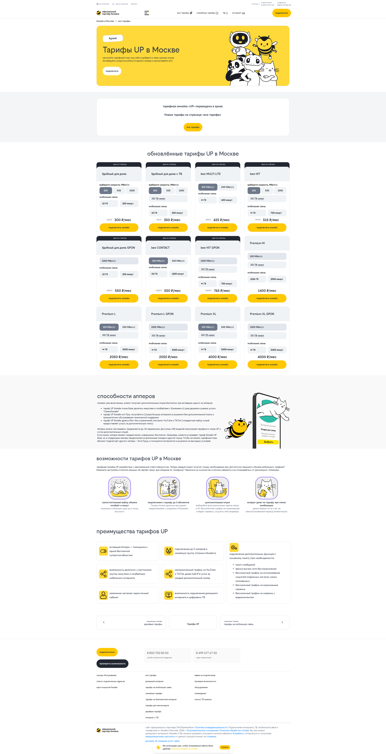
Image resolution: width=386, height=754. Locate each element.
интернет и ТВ (152, 717)
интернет (237, 13)
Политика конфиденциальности (211, 727)
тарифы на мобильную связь (158, 687)
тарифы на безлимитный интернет (161, 699)
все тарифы (183, 13)
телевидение (200, 693)
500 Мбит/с (227, 187)
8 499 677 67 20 (267, 5)
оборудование (201, 687)
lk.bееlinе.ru (238, 733)
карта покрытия (122, 4)
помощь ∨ (256, 4)
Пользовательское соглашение (202, 730)
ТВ (224, 13)
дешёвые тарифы (153, 711)
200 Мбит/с (208, 187)
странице (211, 736)
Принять (225, 747)
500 (119, 190)
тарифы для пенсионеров (157, 705)
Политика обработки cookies (184, 749)
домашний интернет (155, 681)
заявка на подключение (205, 675)
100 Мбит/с (109, 327)
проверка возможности (205, 681)
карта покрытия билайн (106, 687)
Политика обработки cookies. (234, 730)
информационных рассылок (160, 736)
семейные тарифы (206, 13)
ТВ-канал (160, 198)
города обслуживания (106, 675)
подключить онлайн (119, 227)
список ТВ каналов (203, 699)
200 (106, 190)
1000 (132, 190)
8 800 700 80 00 (284, 5)
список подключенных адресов (110, 681)
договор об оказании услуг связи (162, 741)
